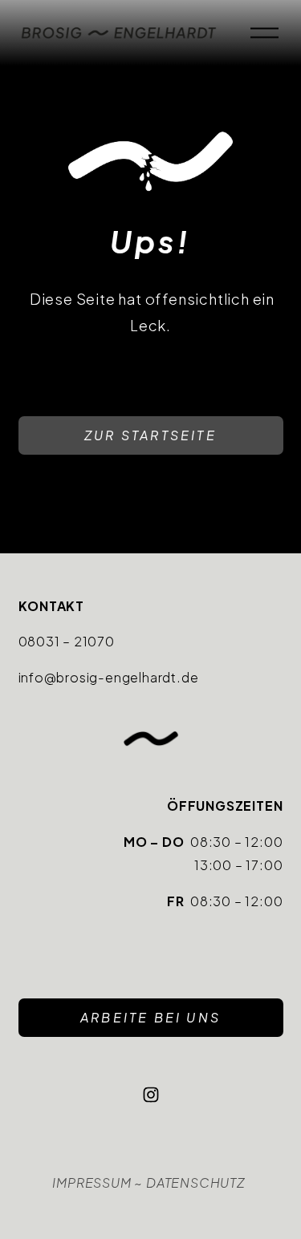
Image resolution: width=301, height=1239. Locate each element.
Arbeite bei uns (150, 1017)
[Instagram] (151, 1095)
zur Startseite (150, 435)
